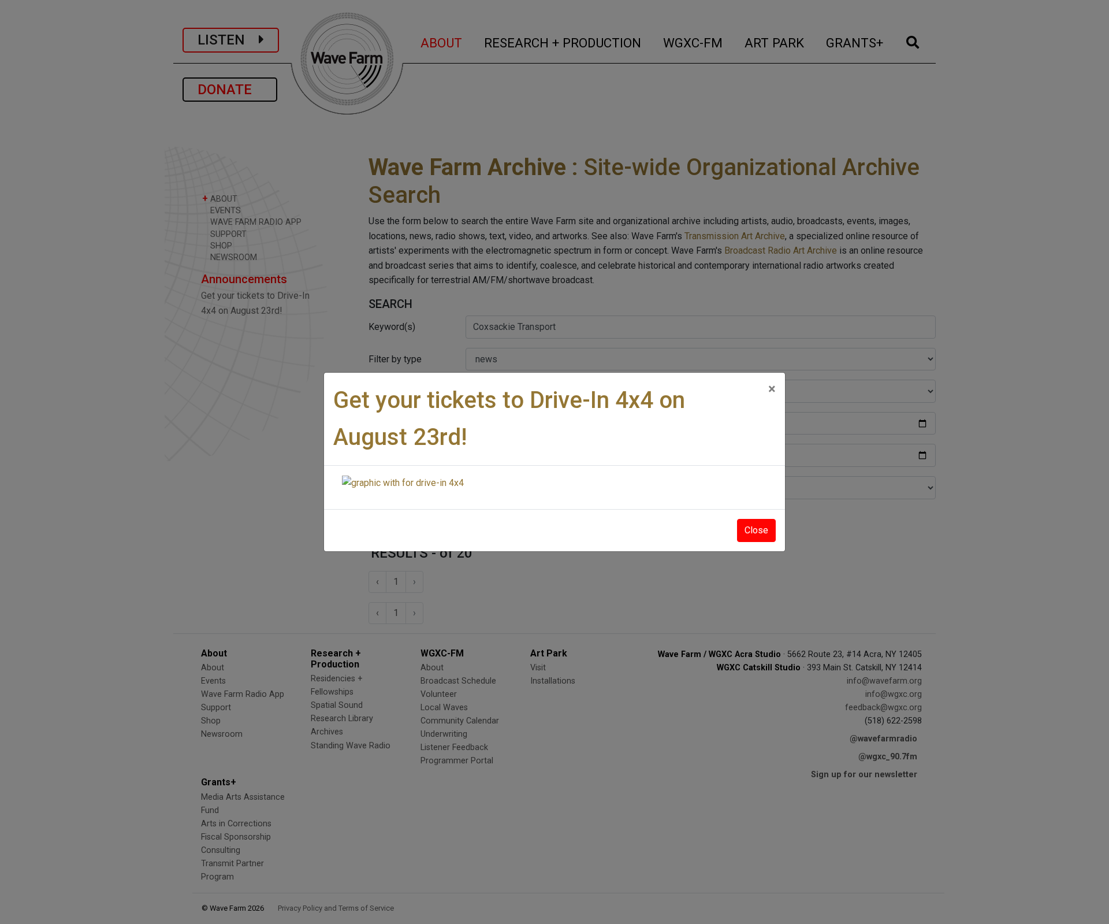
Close (756, 530)
